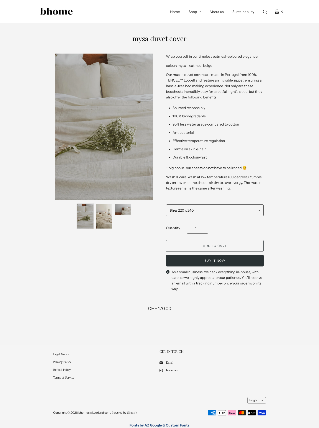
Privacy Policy (62, 362)
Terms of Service (63, 377)
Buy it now (214, 261)
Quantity (173, 228)
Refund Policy (62, 369)
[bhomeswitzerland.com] (56, 11)
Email (169, 362)
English (254, 400)
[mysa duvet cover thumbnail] (85, 216)
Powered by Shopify (124, 412)
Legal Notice (61, 354)
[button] (194, 11)
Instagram (172, 370)
